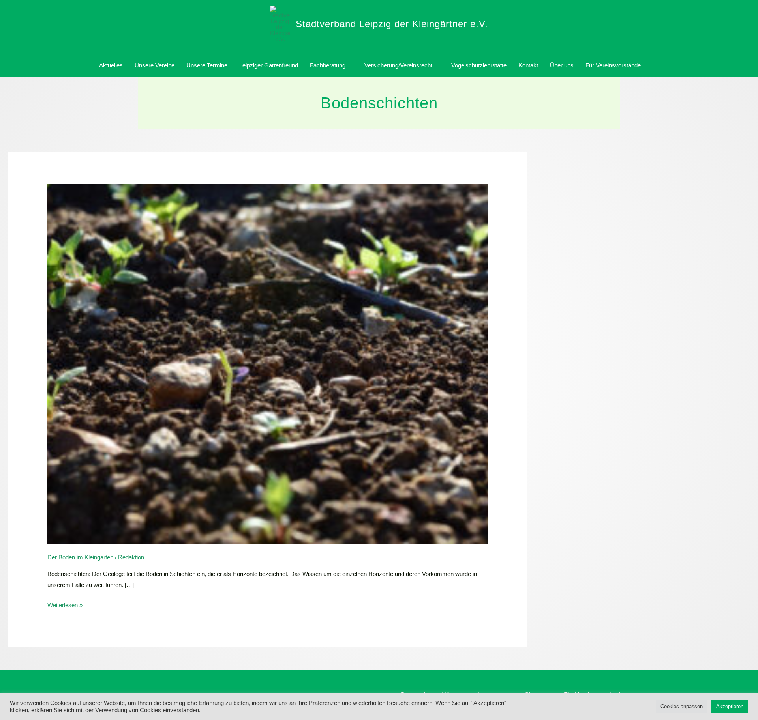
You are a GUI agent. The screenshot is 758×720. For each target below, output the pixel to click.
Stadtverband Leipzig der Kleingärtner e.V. (392, 24)
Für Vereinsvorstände (613, 65)
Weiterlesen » (65, 604)
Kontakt (528, 65)
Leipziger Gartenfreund (268, 65)
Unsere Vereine (154, 65)
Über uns (562, 65)
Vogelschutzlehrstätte (479, 65)
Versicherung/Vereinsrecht (398, 65)
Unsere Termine (206, 65)
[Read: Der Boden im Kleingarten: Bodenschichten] (267, 363)
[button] (656, 65)
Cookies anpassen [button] (681, 706)
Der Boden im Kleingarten (80, 557)
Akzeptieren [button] (729, 706)
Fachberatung (327, 65)
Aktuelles (111, 65)
